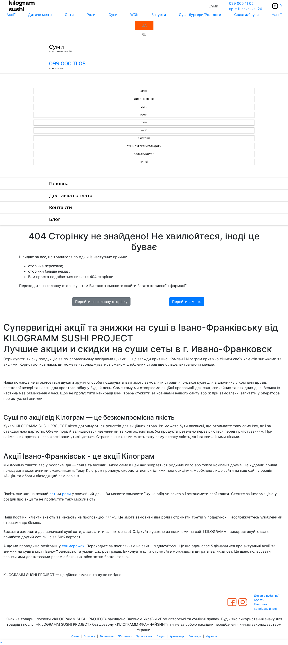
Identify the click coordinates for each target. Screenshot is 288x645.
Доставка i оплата (70, 195)
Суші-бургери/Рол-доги (200, 14)
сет (53, 494)
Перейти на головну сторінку (101, 301)
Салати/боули (246, 14)
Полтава (89, 636)
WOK (134, 14)
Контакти (60, 207)
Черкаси (195, 636)
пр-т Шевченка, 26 (245, 9)
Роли (91, 14)
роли (66, 494)
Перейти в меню (186, 301)
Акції (11, 14)
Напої (144, 161)
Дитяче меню (40, 14)
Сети (69, 14)
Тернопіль (107, 636)
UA (144, 25)
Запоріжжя (144, 636)
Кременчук (177, 636)
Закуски (158, 14)
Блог (55, 219)
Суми (75, 636)
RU (144, 34)
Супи (112, 14)
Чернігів (211, 636)
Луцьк (160, 636)
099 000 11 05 (241, 3)
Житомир (125, 636)
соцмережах (73, 546)
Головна (59, 183)
